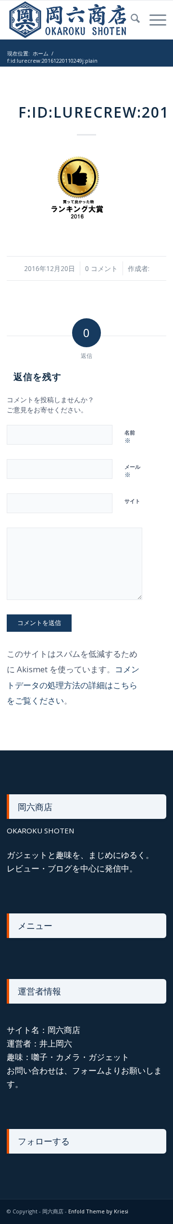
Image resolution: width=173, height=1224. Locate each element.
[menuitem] (130, 19)
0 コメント (101, 268)
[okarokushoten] (70, 19)
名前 (129, 437)
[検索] (130, 19)
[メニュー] (153, 19)
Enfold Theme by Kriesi (98, 1211)
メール (132, 471)
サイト (132, 500)
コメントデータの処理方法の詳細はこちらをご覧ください (73, 685)
